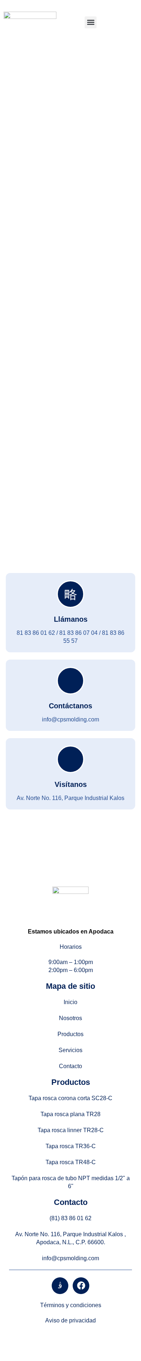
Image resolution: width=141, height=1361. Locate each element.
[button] (91, 22)
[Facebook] (81, 1285)
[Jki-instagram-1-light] (60, 1285)
